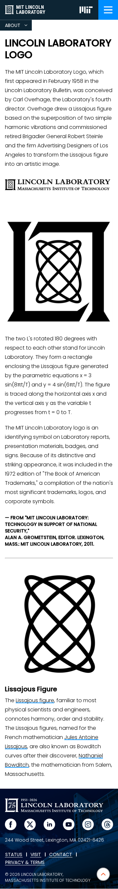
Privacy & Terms (25, 862)
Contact (60, 854)
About (18, 26)
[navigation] (108, 10)
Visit (35, 854)
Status (13, 854)
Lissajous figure (35, 700)
